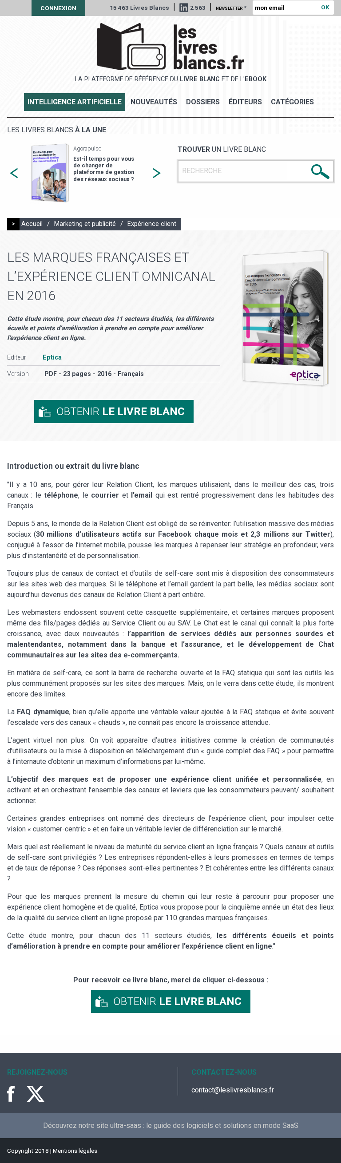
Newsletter (231, 7)
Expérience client (151, 224)
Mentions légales (75, 1150)
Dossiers (203, 102)
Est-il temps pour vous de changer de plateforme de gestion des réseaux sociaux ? (103, 168)
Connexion (58, 8)
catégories (292, 102)
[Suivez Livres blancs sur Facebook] (16, 1094)
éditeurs (245, 102)
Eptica (52, 357)
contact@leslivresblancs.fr (232, 1090)
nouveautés (154, 102)
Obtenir (120, 411)
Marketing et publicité (85, 224)
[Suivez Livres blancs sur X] (35, 1094)
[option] (85, 173)
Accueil (32, 224)
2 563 (198, 7)
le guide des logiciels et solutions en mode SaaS (222, 1125)
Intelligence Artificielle (75, 102)
